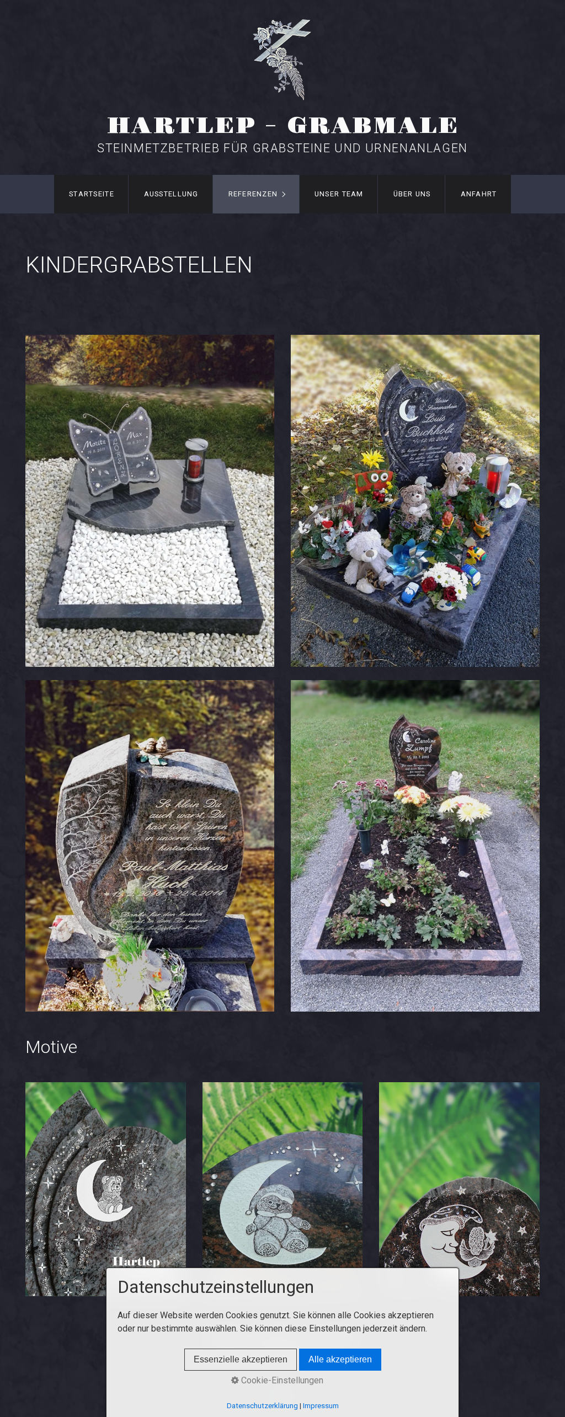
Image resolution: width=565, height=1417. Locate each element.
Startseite (91, 194)
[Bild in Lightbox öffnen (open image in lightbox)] (149, 500)
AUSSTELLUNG (171, 194)
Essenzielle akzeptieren (240, 1359)
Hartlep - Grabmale (282, 126)
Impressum (321, 1406)
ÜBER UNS (412, 194)
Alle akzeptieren (340, 1359)
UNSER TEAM (339, 194)
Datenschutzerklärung (262, 1406)
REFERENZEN (253, 194)
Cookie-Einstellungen (281, 1380)
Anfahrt (479, 194)
